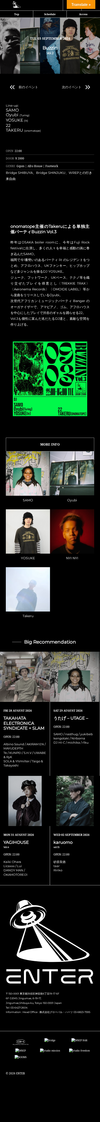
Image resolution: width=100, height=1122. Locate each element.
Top (16, 14)
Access (83, 14)
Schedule (50, 14)
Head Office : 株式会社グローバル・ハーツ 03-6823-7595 (56, 1012)
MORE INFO (50, 444)
